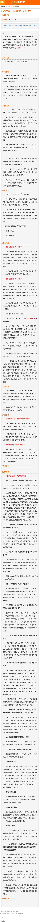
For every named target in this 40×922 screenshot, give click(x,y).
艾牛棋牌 (2, 3)
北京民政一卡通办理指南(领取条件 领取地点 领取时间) (18, 25)
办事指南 (4, 6)
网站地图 (2, 921)
